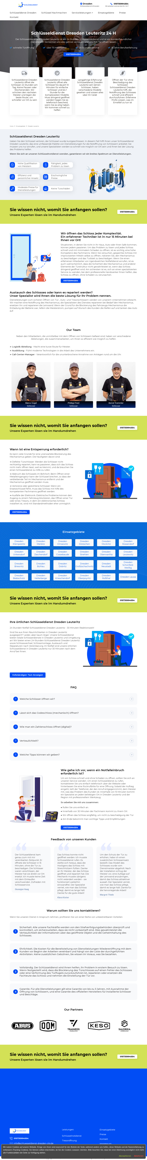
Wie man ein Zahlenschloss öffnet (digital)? (46, 726)
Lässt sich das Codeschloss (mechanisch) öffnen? (49, 713)
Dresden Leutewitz (128, 553)
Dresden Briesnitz (19, 565)
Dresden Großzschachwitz (84, 565)
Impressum (106, 1144)
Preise (122, 13)
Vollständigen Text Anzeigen (27, 675)
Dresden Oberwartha (106, 553)
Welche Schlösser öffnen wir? (37, 699)
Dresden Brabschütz (19, 577)
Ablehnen (138, 1156)
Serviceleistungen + (82, 13)
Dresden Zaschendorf (40, 553)
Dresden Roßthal (106, 577)
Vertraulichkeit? (29, 740)
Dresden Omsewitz (62, 542)
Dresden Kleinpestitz (19, 542)
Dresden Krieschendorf (62, 577)
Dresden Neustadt (106, 565)
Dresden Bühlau (40, 565)
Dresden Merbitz (40, 542)
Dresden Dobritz (62, 565)
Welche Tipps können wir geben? (40, 754)
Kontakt (14, 17)
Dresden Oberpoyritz (84, 577)
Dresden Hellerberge (41, 577)
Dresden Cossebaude (62, 553)
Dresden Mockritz (106, 542)
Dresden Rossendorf (128, 542)
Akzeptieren (125, 1156)
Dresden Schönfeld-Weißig (128, 565)
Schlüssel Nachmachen (54, 13)
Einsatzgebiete (106, 13)
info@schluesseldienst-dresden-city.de (33, 1143)
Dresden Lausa (128, 577)
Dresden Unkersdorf (19, 553)
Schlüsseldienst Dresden (23, 13)
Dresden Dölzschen (84, 542)
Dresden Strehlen (84, 553)
